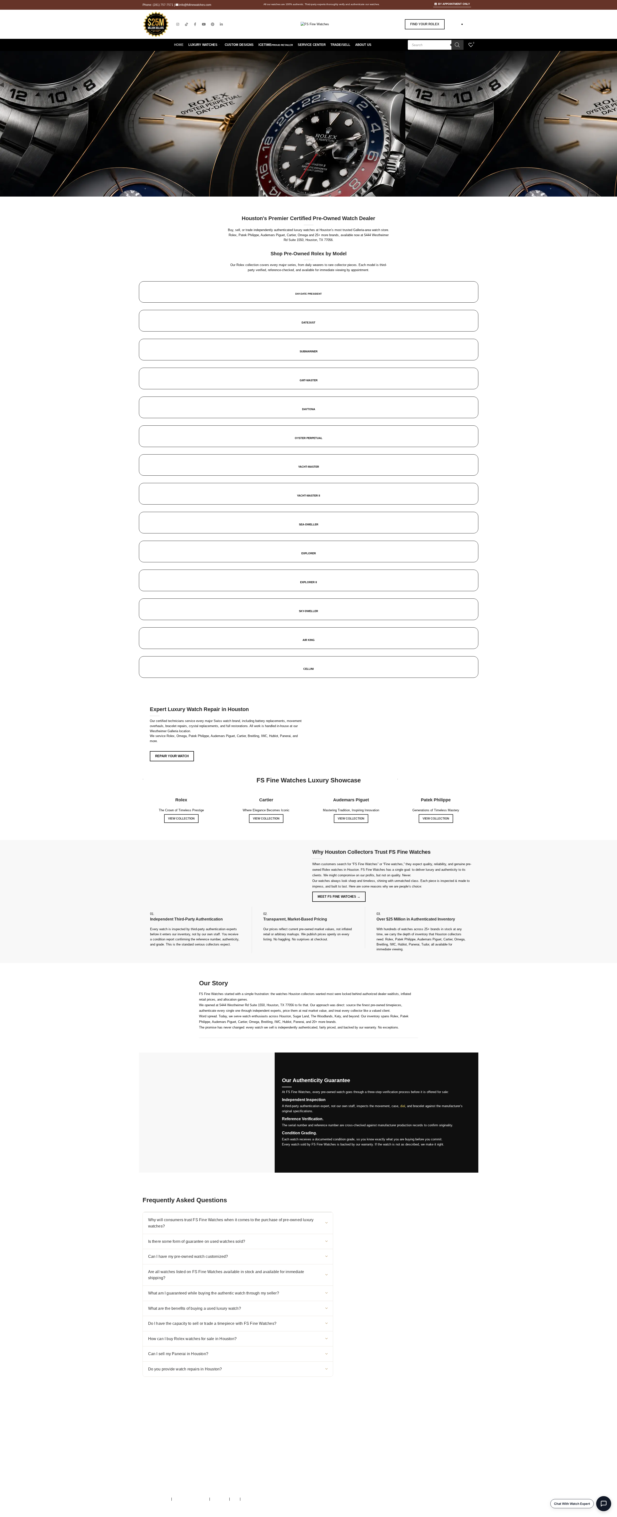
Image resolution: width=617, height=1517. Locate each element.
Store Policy (219, 1499)
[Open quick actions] (603, 1503)
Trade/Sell (353, 1447)
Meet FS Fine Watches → (339, 896)
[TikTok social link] (186, 24)
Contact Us (354, 1452)
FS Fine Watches (170, 1514)
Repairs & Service (359, 1441)
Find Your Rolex (424, 24)
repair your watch (172, 756)
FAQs (235, 1499)
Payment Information (361, 1467)
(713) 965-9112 (246, 1441)
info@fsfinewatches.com (195, 5)
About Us (352, 1436)
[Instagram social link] (177, 24)
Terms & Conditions (156, 1499)
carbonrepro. (243, 1514)
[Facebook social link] (195, 24)
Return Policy (355, 1462)
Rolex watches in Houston (340, 869)
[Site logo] (315, 24)
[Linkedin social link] (221, 24)
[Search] (457, 45)
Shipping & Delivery (360, 1457)
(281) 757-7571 (163, 5)
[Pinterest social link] (212, 24)
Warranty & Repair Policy (190, 1499)
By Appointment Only (454, 3)
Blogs (350, 1472)
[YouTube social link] (204, 24)
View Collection (181, 818)
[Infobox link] (308, 482)
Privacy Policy (251, 1499)
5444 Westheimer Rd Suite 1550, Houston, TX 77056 (256, 1005)
